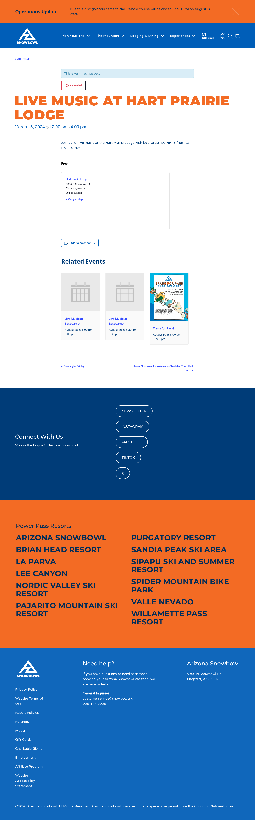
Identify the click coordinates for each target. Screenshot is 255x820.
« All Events (22, 59)
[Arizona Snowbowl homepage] (33, 35)
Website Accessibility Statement (25, 780)
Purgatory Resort (173, 537)
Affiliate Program (29, 766)
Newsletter (134, 411)
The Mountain (107, 36)
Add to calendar (80, 243)
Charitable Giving (29, 749)
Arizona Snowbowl (61, 537)
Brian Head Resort (58, 549)
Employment (25, 757)
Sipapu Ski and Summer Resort (182, 565)
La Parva (36, 561)
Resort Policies (27, 713)
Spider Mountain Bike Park (180, 585)
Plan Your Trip (73, 36)
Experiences (180, 36)
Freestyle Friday (73, 366)
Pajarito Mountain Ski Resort (67, 609)
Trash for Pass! (163, 328)
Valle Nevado (162, 601)
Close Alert (236, 11)
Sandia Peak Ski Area (179, 549)
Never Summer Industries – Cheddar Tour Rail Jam (163, 368)
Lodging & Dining (144, 36)
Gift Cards (23, 740)
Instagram (132, 427)
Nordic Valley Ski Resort (56, 589)
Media (20, 731)
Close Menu (247, 56)
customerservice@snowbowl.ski (108, 698)
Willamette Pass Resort (169, 617)
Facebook (132, 442)
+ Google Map (74, 199)
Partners (22, 722)
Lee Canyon (41, 573)
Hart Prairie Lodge (77, 179)
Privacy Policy (26, 689)
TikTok (128, 458)
